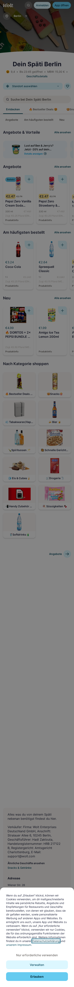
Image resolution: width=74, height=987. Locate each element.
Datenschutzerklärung (46, 941)
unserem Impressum (18, 944)
